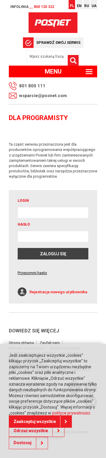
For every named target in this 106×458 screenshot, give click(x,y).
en (79, 6)
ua (94, 6)
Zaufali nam (50, 343)
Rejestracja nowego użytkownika (58, 292)
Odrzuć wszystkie (31, 430)
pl (72, 6)
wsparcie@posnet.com (43, 95)
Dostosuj (23, 442)
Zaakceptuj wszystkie (35, 421)
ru (86, 6)
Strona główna (21, 343)
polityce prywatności (71, 413)
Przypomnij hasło (32, 273)
